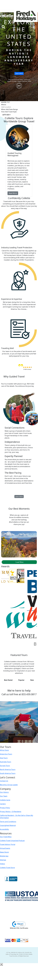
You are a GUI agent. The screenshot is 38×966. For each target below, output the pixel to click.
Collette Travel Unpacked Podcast (12, 841)
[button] (19, 924)
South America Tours (7, 773)
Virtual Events (5, 848)
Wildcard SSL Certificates (19, 928)
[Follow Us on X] (17, 744)
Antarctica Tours (6, 754)
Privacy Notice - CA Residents (10, 811)
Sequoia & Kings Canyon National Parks (19, 81)
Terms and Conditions (8, 822)
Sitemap (3, 860)
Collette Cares (5, 800)
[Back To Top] (1, 964)
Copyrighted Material (8, 825)
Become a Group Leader (9, 785)
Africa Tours (4, 750)
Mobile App (4, 856)
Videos (2, 864)
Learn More (19, 73)
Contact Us (4, 781)
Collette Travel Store (7, 868)
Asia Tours (4, 758)
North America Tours (7, 769)
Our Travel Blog (5, 837)
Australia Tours (5, 762)
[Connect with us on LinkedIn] (19, 744)
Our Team (3, 796)
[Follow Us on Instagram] (15, 744)
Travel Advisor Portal (7, 844)
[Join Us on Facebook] (13, 744)
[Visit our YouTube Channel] (23, 744)
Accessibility (4, 829)
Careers (3, 804)
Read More (13, 193)
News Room (4, 852)
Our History (4, 792)
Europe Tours (5, 766)
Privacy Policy (5, 808)
